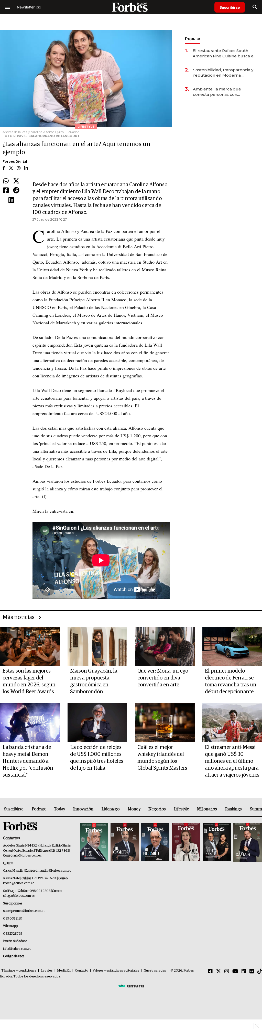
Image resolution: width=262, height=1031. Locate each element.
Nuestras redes (155, 970)
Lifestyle (181, 809)
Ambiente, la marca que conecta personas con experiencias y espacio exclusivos (217, 92)
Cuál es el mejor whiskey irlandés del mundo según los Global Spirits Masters (162, 758)
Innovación (83, 809)
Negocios (157, 809)
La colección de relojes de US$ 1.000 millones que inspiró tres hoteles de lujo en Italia (96, 758)
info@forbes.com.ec (27, 855)
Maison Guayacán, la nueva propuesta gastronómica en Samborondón (93, 681)
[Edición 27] (216, 842)
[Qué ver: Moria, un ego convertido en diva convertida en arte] (165, 646)
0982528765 (12, 933)
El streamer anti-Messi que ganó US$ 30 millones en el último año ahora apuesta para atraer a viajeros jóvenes (232, 761)
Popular (192, 38)
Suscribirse (230, 7)
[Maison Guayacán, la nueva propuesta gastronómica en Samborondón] (97, 646)
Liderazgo (110, 809)
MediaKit (64, 970)
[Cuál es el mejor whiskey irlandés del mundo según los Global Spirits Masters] (165, 722)
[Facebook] (6, 190)
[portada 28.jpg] (186, 842)
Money (134, 809)
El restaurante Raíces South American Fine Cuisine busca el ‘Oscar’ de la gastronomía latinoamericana (224, 53)
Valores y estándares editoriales (116, 970)
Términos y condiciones (18, 970)
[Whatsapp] (6, 181)
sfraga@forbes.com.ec (19, 896)
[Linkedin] (11, 200)
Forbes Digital (15, 161)
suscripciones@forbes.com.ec (24, 911)
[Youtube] (235, 971)
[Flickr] (251, 971)
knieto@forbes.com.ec (18, 883)
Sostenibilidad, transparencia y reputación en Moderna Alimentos (223, 72)
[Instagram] (226, 971)
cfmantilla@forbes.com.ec (53, 870)
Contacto (81, 970)
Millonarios (207, 809)
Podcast (39, 809)
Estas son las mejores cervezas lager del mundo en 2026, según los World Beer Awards (29, 681)
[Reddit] (16, 190)
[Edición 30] (124, 842)
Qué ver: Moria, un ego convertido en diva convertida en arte (162, 677)
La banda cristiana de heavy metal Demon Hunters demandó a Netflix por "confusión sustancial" (28, 761)
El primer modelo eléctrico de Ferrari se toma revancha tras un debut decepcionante (230, 681)
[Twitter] (16, 181)
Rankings (233, 809)
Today (59, 809)
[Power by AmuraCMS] (131, 986)
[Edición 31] (94, 842)
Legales (47, 970)
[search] (255, 7)
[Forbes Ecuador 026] (247, 842)
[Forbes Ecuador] (131, 7)
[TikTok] (259, 971)
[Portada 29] (155, 842)
